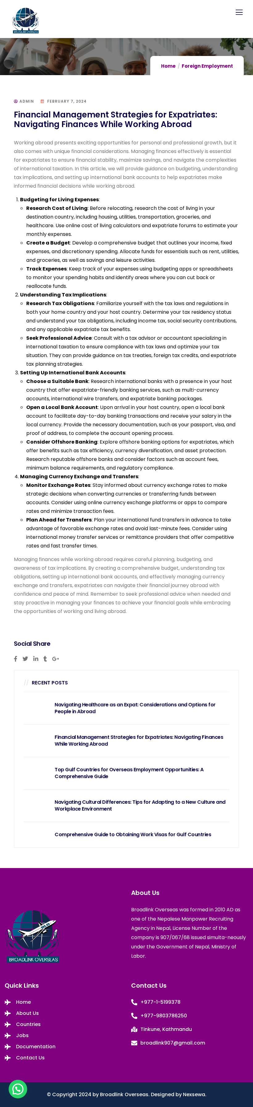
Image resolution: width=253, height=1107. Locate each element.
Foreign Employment (207, 66)
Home (168, 66)
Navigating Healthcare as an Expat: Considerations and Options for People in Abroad (135, 708)
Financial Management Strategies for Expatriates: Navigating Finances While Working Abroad (139, 740)
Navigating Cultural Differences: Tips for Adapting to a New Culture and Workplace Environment (140, 805)
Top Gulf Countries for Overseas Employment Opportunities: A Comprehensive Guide (129, 773)
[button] (18, 1089)
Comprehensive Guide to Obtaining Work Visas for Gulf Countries (133, 834)
